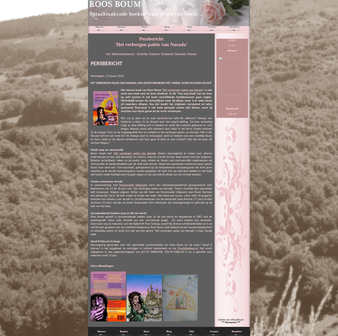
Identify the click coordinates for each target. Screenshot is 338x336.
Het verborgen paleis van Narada (183, 90)
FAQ (189, 27)
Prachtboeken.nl (188, 248)
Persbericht (167, 54)
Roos (144, 27)
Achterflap (142, 54)
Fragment (154, 54)
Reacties (192, 54)
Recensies (180, 54)
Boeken (122, 27)
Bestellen (235, 27)
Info (108, 54)
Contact (212, 27)
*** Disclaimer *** (231, 322)
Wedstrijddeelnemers (123, 54)
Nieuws (99, 27)
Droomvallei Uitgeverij (133, 185)
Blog (167, 27)
